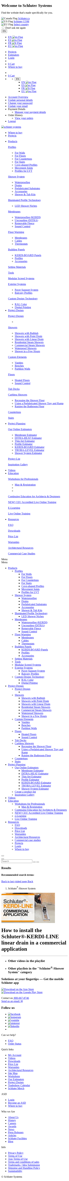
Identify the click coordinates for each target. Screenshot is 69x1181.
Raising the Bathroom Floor (29, 406)
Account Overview (18, 97)
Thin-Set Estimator (25, 441)
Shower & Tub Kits (25, 194)
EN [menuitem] (10, 37)
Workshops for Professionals (23, 479)
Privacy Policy (15, 1152)
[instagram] (14, 1017)
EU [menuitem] (10, 46)
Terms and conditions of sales (23, 1162)
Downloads (14, 530)
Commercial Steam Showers (30, 345)
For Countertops (23, 158)
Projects (12, 51)
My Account (14, 1055)
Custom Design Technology (23, 298)
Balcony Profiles (23, 292)
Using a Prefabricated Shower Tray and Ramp (39, 403)
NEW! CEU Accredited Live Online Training (32, 502)
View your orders (24, 118)
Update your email (18, 106)
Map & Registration (25, 484)
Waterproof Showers (26, 348)
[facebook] (14, 1014)
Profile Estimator (23, 444)
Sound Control (22, 226)
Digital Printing (23, 307)
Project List (14, 458)
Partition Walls (22, 368)
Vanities (19, 362)
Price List (13, 536)
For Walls (20, 152)
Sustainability (15, 1171)
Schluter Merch (16, 1088)
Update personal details (20, 100)
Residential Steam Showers (29, 342)
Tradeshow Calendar (19, 1085)
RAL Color (21, 304)
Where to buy (15, 1105)
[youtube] (13, 1020)
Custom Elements (17, 357)
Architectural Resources (20, 547)
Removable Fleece (24, 223)
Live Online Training (19, 513)
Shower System (16, 176)
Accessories (21, 191)
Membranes (14, 211)
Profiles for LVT (23, 170)
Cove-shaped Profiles (26, 164)
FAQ (10, 525)
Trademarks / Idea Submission (24, 1165)
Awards (12, 1126)
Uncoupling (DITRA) (26, 220)
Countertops (14, 412)
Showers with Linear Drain (29, 339)
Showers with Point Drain (28, 336)
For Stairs (20, 161)
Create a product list (25, 791)
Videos (11, 470)
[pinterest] (14, 1023)
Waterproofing (22, 182)
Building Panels (16, 249)
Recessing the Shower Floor (30, 400)
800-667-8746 (21, 998)
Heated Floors (22, 380)
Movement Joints (24, 167)
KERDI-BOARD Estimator (29, 447)
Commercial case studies (28, 840)
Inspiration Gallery (18, 464)
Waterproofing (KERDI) (28, 217)
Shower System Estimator (28, 453)
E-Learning (14, 507)
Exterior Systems (17, 284)
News (11, 1129)
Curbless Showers (17, 394)
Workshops (14, 1076)
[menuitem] (12, 141)
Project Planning (16, 764)
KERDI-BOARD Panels (28, 255)
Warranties (13, 542)
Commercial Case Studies (21, 553)
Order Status (14, 1043)
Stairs (11, 417)
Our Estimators (16, 1079)
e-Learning (20, 815)
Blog (10, 1141)
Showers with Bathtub (26, 333)
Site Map (13, 1073)
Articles (12, 1135)
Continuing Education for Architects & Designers (34, 496)
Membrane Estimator (26, 435)
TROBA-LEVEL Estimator (29, 450)
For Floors (20, 155)
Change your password (20, 103)
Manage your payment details (30, 112)
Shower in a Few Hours (27, 351)
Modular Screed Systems (21, 278)
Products (12, 568)
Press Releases (15, 1132)
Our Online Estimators (20, 429)
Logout (12, 121)
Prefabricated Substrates (27, 188)
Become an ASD (17, 1102)
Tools (11, 272)
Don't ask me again (15, 27)
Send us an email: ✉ (12, 1001)
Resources (13, 822)
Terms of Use (15, 1155)
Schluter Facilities (17, 1138)
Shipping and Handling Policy (24, 1168)
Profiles (12, 147)
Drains (18, 185)
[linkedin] (13, 1026)
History (12, 1120)
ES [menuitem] (10, 40)
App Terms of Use (18, 1158)
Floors (11, 374)
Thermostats (21, 243)
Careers (12, 1123)
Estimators (13, 54)
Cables (18, 240)
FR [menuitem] (10, 43)
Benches (19, 365)
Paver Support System (26, 289)
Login (11, 57)
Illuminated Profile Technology (24, 200)
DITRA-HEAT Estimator (28, 438)
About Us (13, 1117)
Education (13, 800)
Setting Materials (17, 267)
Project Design (16, 316)
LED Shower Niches (26, 205)
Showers (12, 327)
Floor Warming (16, 232)
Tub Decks (14, 389)
